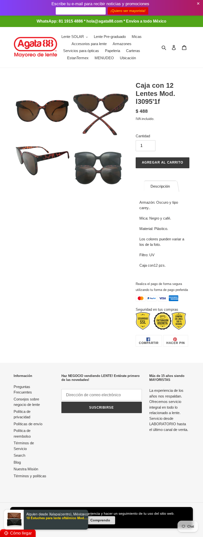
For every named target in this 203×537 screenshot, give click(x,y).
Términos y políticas (30, 476)
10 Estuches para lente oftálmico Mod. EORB (57, 518)
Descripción (160, 186)
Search (19, 455)
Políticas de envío (28, 424)
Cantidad (143, 136)
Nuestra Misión (26, 469)
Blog (17, 462)
